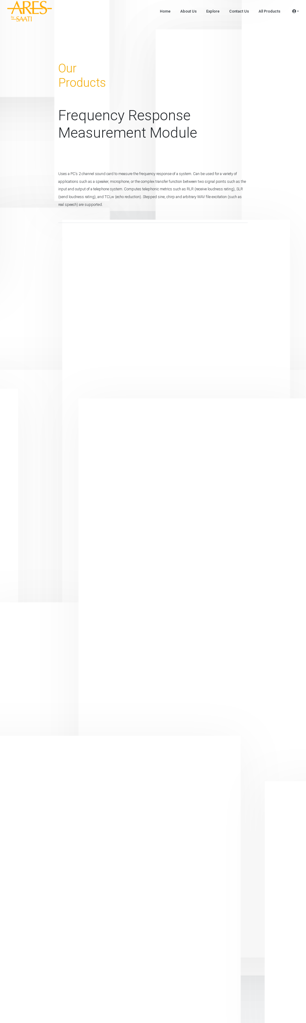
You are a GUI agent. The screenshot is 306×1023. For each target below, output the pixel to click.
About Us (188, 11)
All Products (269, 11)
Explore (213, 11)
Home (165, 11)
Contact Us (239, 11)
